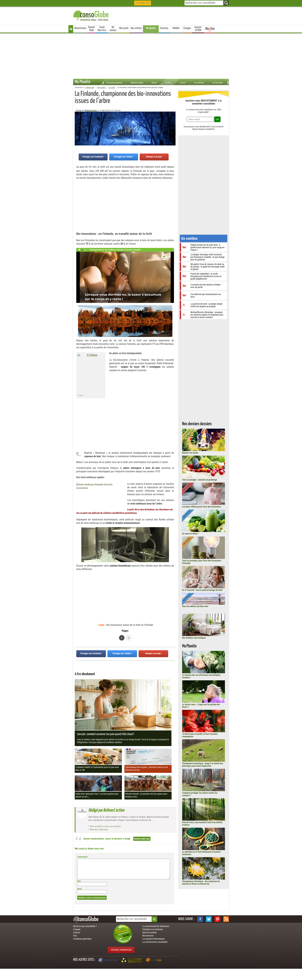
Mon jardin (124, 28)
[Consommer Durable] (132, 961)
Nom (79, 881)
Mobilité (176, 28)
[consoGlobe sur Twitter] (209, 919)
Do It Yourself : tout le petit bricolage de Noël (202, 590)
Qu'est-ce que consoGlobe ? (85, 926)
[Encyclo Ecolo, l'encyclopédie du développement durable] (154, 961)
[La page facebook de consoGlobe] (200, 919)
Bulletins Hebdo (137, 82)
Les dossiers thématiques (153, 939)
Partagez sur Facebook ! (93, 156)
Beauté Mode (91, 29)
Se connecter (142, 3)
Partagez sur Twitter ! (123, 156)
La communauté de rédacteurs (155, 926)
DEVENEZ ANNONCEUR (121, 950)
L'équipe (77, 929)
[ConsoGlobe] (91, 15)
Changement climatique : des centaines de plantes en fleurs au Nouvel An (201, 882)
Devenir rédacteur (99, 829)
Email (79, 889)
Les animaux (199, 82)
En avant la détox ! (190, 533)
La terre (183, 82)
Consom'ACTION (198, 29)
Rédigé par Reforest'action (106, 810)
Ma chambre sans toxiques (194, 638)
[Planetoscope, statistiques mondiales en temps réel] (108, 961)
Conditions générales (82, 939)
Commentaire (82, 857)
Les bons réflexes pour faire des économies (201, 506)
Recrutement (148, 935)
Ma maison (113, 29)
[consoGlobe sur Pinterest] (217, 919)
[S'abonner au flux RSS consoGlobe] (226, 919)
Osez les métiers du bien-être (195, 606)
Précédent (173, 127)
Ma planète (151, 28)
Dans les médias (149, 932)
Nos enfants (136, 28)
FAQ (75, 935)
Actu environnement (114, 82)
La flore (168, 82)
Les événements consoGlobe (155, 942)
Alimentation (80, 28)
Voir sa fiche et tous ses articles (105, 826)
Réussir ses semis (190, 453)
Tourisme (164, 28)
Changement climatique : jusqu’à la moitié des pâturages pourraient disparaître (202, 764)
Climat (154, 82)
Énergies (187, 28)
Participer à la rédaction (152, 929)
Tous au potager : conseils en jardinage (199, 479)
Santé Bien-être (102, 29)
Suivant (77, 127)
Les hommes (218, 82)
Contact (76, 932)
